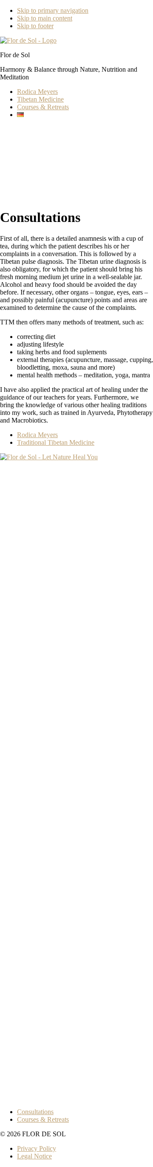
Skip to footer (35, 25)
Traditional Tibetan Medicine (55, 442)
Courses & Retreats (43, 1119)
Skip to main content (44, 18)
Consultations (35, 1111)
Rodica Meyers (37, 434)
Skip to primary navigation (52, 10)
